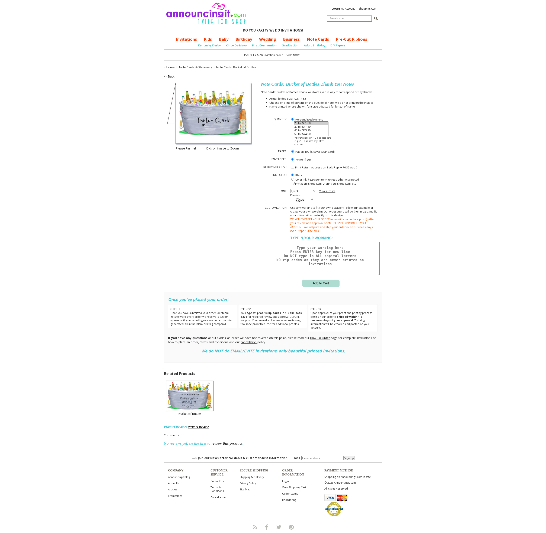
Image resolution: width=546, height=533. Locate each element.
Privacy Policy (248, 483)
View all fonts (327, 191)
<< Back (169, 76)
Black (298, 175)
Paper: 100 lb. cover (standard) (314, 152)
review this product (227, 443)
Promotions (175, 496)
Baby (223, 39)
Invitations (186, 39)
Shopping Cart (367, 8)
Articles (172, 489)
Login (285, 481)
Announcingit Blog (179, 477)
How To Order (320, 338)
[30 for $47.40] (311, 127)
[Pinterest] (291, 527)
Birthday (243, 39)
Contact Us (217, 481)
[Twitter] (279, 527)
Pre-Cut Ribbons (351, 39)
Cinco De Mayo (236, 45)
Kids (208, 39)
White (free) (303, 159)
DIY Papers (338, 45)
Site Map (245, 489)
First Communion (264, 45)
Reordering (289, 500)
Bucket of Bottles (190, 414)
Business (291, 39)
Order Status (290, 494)
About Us (173, 483)
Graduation (290, 45)
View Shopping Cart (294, 487)
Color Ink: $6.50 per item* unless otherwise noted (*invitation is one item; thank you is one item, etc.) (324, 181)
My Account (343, 8)
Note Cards (318, 39)
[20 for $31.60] (311, 123)
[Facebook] (267, 527)
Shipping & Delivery (252, 477)
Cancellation (218, 497)
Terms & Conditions (217, 489)
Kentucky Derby (209, 45)
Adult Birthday (314, 45)
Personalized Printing (309, 119)
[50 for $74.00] (311, 134)
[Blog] (254, 527)
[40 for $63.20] (311, 130)
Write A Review (198, 427)
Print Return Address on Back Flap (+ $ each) (326, 167)
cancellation (249, 342)
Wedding (267, 39)
